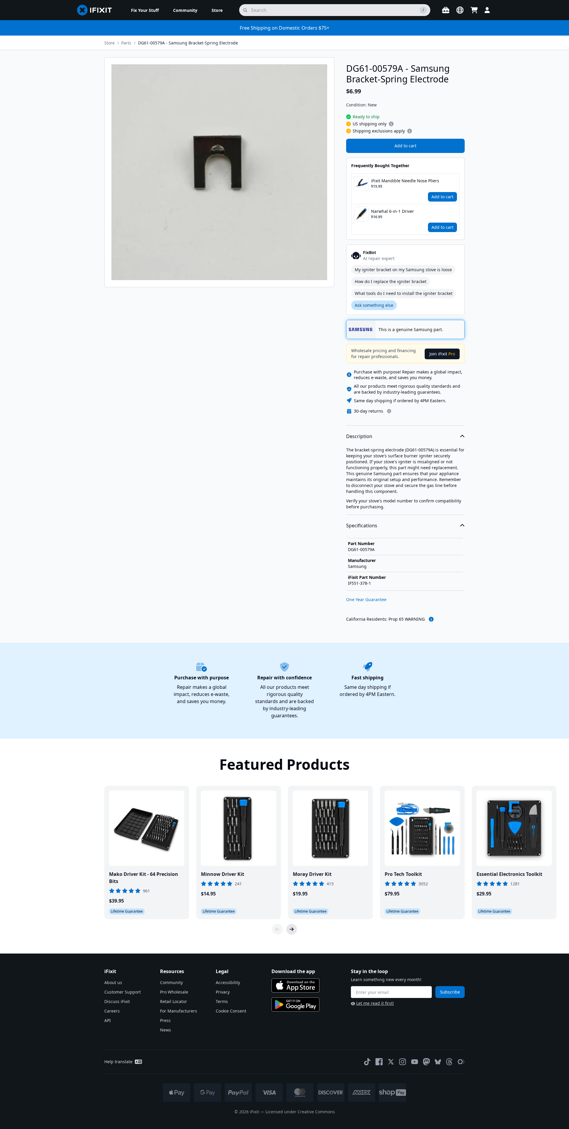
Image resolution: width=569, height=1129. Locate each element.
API (107, 1020)
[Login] (487, 10)
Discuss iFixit (117, 1001)
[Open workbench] (446, 10)
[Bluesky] (438, 1062)
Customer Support (122, 992)
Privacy (223, 992)
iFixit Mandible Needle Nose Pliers (405, 180)
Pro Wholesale (174, 992)
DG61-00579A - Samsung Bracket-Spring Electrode (188, 43)
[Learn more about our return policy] (389, 411)
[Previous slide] (277, 929)
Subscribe (450, 992)
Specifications (361, 525)
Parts (126, 43)
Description (359, 436)
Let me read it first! (375, 1003)
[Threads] (449, 1061)
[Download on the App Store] (295, 985)
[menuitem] (145, 10)
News (165, 1030)
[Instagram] (402, 1061)
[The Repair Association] (461, 1061)
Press (165, 1020)
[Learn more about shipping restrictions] (391, 124)
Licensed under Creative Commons (300, 1111)
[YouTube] (414, 1061)
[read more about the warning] (431, 619)
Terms (222, 1001)
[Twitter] (390, 1061)
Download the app (293, 971)
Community (171, 982)
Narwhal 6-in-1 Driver (392, 211)
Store (109, 43)
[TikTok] (367, 1061)
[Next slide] (291, 929)
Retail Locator (173, 1001)
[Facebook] (379, 1061)
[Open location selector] (460, 10)
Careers (112, 1011)
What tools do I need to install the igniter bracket (404, 293)
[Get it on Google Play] (295, 1004)
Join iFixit (442, 354)
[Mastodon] (426, 1061)
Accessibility (228, 982)
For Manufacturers (178, 1011)
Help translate (118, 1061)
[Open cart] (474, 10)
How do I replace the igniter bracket (390, 281)
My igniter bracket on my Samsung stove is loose (403, 269)
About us (113, 982)
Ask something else (374, 305)
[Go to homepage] (97, 10)
